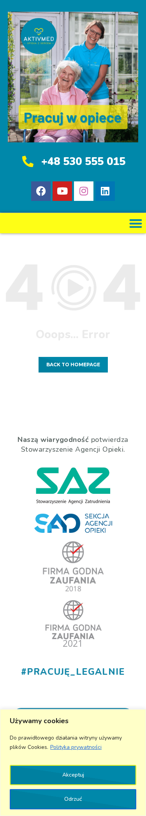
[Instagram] (83, 191)
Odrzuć (73, 799)
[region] (73, 762)
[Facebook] (41, 191)
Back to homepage (73, 364)
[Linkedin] (105, 191)
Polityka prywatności (76, 747)
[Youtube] (62, 191)
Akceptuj (73, 775)
